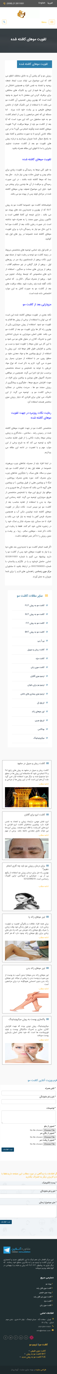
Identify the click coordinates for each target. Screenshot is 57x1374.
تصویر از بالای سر (48, 1133)
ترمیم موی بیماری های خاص (33, 694)
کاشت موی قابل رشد (43, 1288)
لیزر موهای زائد (39, 711)
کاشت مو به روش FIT (36, 623)
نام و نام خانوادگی (47, 1096)
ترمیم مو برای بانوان (37, 685)
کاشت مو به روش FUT (35, 605)
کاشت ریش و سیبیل (37, 649)
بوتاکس (42, 729)
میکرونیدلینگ (39, 738)
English (43, 3)
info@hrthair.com (43, 1330)
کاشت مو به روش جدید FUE (34, 1357)
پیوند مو (48, 1284)
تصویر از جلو (50, 1126)
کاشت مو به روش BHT (35, 632)
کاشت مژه (41, 658)
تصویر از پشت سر (48, 1140)
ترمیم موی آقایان (38, 676)
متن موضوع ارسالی (48, 1202)
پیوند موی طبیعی (45, 1292)
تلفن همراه (50, 1088)
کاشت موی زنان (38, 667)
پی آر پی (41, 641)
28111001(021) (44, 1326)
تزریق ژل (41, 703)
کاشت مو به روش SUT (35, 614)
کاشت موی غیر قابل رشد (42, 1296)
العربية (51, 3)
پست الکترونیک (49, 1182)
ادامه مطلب (44, 784)
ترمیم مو (33, 1345)
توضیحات (51, 1108)
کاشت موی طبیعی (38, 1351)
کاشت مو (43, 1345)
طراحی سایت (40, 1369)
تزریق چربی (40, 720)
